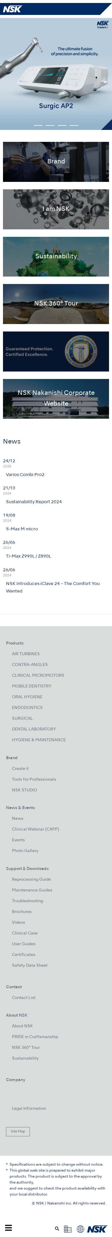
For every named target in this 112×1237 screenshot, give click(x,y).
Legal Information (29, 1109)
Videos (18, 923)
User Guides (24, 944)
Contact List (24, 998)
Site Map (18, 1131)
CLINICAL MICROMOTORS (38, 676)
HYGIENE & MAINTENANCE (39, 740)
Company (15, 1080)
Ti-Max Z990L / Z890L (28, 556)
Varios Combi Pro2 (25, 475)
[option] (56, 74)
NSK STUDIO (24, 790)
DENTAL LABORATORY (34, 729)
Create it (20, 769)
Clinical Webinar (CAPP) (35, 829)
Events (18, 840)
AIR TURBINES (26, 654)
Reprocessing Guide (31, 880)
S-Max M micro (22, 529)
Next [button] (101, 74)
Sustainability (25, 1058)
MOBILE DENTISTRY (31, 686)
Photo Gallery (25, 851)
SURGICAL (22, 719)
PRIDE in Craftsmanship (35, 1037)
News (17, 819)
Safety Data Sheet (29, 966)
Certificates (23, 955)
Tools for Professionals (34, 780)
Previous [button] (10, 74)
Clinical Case (25, 933)
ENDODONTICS (27, 708)
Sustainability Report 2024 (34, 502)
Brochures (22, 912)
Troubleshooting (27, 901)
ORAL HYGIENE (27, 697)
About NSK (22, 1026)
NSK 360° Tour (26, 1048)
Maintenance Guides (32, 890)
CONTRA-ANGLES (30, 665)
